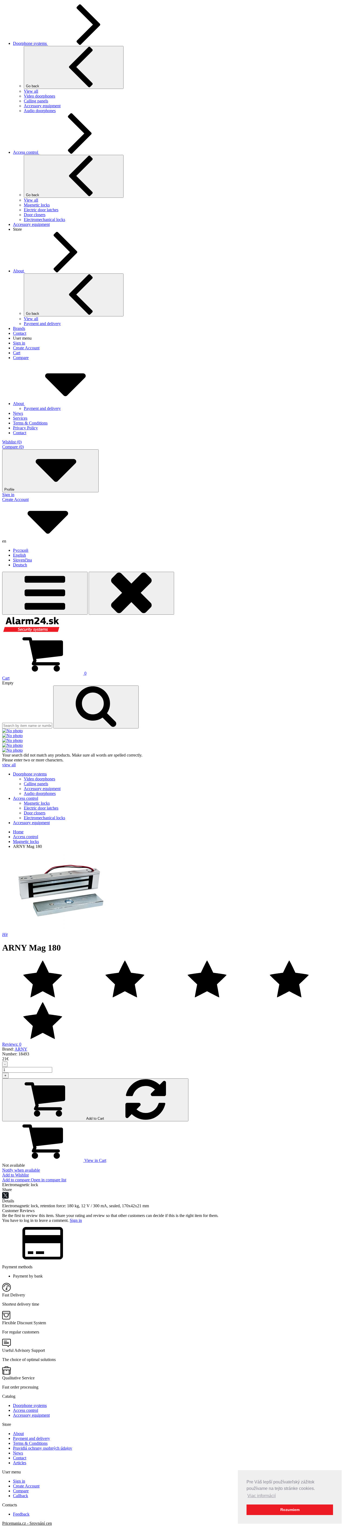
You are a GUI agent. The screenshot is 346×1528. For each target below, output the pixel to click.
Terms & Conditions (30, 1443)
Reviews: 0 (11, 1044)
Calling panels (36, 101)
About (19, 271)
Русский (20, 550)
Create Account (26, 348)
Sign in (19, 343)
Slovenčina (22, 560)
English (19, 555)
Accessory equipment (42, 105)
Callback (20, 1495)
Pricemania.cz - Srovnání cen (27, 1523)
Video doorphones (39, 96)
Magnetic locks (37, 205)
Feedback (21, 1514)
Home (18, 832)
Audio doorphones (40, 110)
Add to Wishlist (15, 1175)
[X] (5, 1195)
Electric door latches (41, 210)
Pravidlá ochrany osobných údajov (42, 1448)
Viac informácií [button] (261, 1495)
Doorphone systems (30, 43)
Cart (16, 352)
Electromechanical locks (44, 219)
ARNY (21, 1049)
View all (31, 91)
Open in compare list (48, 1180)
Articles (19, 1462)
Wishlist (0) (12, 442)
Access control (26, 152)
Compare (21, 357)
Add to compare (16, 1180)
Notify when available (21, 1170)
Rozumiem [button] (290, 1509)
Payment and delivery (42, 323)
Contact (19, 333)
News (18, 1453)
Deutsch (20, 565)
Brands (19, 328)
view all (9, 765)
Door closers (34, 214)
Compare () (13, 446)
